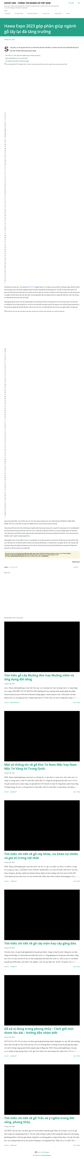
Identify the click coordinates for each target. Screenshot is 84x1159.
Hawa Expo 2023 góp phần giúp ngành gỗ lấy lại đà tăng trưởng (36, 553)
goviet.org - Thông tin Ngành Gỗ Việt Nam (27, 3)
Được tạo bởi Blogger (43, 1152)
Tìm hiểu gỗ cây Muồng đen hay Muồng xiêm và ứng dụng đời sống (39, 677)
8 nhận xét (13, 792)
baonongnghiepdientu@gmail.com (17, 556)
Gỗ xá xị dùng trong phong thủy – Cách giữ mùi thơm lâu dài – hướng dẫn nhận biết (38, 1031)
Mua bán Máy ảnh (33, 13)
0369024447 (45, 556)
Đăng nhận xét (15, 702)
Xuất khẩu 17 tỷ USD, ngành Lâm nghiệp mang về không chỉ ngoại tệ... (23, 55)
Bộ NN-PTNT (31, 287)
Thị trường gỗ (13, 567)
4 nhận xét (13, 1056)
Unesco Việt (46, 13)
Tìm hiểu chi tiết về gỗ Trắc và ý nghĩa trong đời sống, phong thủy (39, 1120)
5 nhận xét (13, 966)
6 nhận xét (13, 1145)
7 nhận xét (13, 881)
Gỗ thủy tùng (19, 13)
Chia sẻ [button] (76, 567)
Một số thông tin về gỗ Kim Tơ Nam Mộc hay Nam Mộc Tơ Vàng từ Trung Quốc (40, 767)
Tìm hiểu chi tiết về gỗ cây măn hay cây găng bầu (40, 943)
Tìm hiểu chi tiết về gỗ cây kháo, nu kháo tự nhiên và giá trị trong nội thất (41, 856)
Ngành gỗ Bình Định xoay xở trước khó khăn (16, 58)
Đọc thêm (77, 702)
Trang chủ (7, 13)
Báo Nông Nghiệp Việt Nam (19, 554)
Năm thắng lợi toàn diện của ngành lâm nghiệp (17, 61)
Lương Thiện (58, 13)
